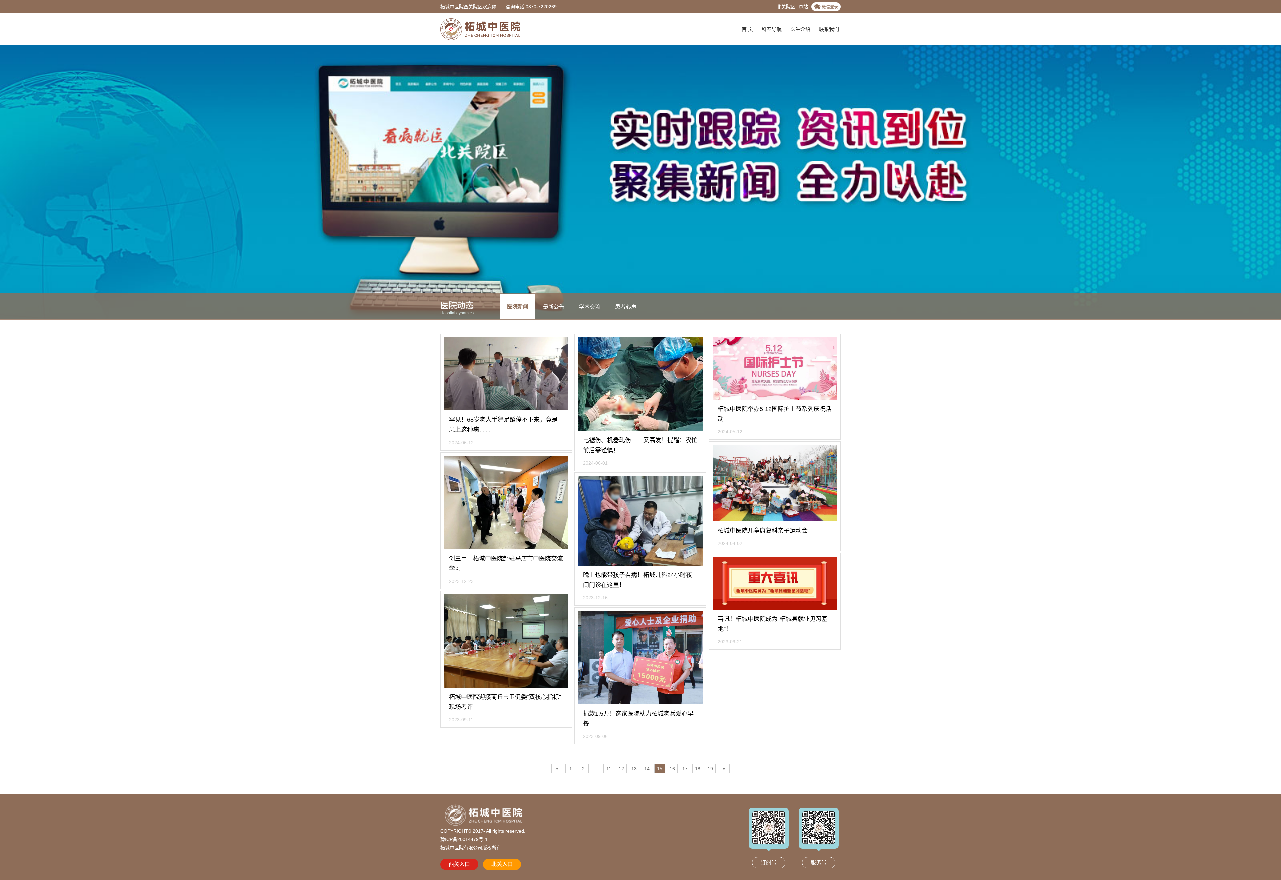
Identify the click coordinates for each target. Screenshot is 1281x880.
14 (647, 768)
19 (710, 768)
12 (621, 768)
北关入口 (502, 864)
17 (685, 768)
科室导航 (772, 29)
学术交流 (589, 306)
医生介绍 (800, 29)
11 (608, 768)
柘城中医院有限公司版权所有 (470, 847)
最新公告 (553, 306)
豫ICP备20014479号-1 (464, 839)
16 (672, 768)
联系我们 (829, 29)
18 (697, 768)
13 (634, 768)
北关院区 (786, 6)
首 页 (747, 29)
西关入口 (459, 864)
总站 (803, 6)
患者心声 (625, 306)
